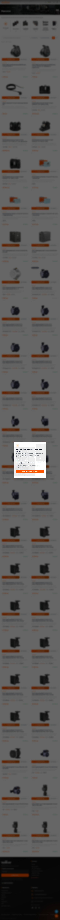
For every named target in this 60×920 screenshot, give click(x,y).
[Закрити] (44, 444)
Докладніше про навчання (30, 475)
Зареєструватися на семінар (29, 471)
